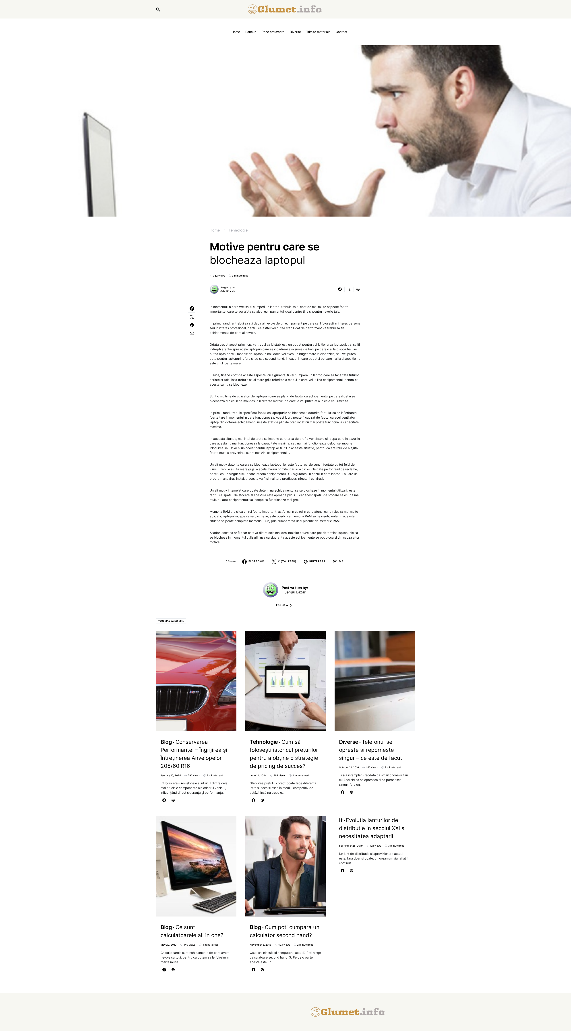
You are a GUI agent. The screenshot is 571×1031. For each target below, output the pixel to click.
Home (215, 230)
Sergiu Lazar (227, 287)
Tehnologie (238, 230)
